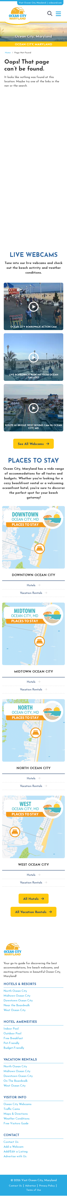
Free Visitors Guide (16, 1123)
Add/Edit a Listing (16, 1151)
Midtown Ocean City (17, 995)
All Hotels (31, 899)
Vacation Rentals (31, 593)
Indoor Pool (11, 1028)
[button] (58, 13)
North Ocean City (15, 991)
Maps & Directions (16, 1114)
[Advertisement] (33, 129)
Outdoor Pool (12, 1033)
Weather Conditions (16, 1118)
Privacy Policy (47, 1186)
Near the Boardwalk (17, 1005)
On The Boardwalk (16, 1081)
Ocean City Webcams (17, 1104)
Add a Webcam (13, 1146)
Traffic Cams (12, 1109)
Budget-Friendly (14, 1048)
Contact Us (11, 1142)
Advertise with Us (15, 1156)
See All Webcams (31, 444)
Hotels (31, 585)
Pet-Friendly (11, 1043)
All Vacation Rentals (30, 912)
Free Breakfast (13, 1038)
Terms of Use (33, 1190)
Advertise (30, 1186)
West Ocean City (15, 1010)
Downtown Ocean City (18, 1000)
